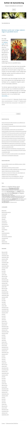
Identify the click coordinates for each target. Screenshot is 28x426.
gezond (3, 193)
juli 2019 (3, 314)
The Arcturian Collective (7, 236)
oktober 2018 (4, 330)
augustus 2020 (5, 297)
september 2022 (5, 285)
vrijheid (5, 201)
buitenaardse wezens (8, 190)
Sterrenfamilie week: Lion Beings (17, 141)
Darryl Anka (4, 191)
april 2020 (4, 304)
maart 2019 (4, 321)
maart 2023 (4, 274)
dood (3, 102)
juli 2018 (3, 335)
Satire (3, 231)
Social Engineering (8, 101)
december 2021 (5, 292)
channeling (21, 190)
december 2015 (5, 388)
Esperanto (4, 217)
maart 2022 (4, 286)
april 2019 (4, 319)
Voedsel (3, 240)
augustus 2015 (5, 395)
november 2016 (5, 369)
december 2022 (5, 279)
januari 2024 (4, 260)
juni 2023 (4, 271)
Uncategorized (5, 238)
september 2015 (5, 394)
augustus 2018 (5, 333)
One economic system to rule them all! (17, 133)
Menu (14, 9)
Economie (4, 215)
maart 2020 (4, 305)
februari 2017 (4, 364)
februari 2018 (4, 343)
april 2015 (4, 402)
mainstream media (8, 196)
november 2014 (5, 411)
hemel (7, 102)
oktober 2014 (4, 413)
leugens (22, 193)
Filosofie (21, 99)
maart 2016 (4, 383)
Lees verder (5, 95)
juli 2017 (3, 356)
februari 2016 (4, 385)
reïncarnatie (14, 102)
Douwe (3, 104)
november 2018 (5, 328)
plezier (3, 198)
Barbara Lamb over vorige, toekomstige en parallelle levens (13, 31)
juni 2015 (4, 399)
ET (14, 191)
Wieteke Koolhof (14, 202)
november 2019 (5, 309)
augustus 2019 (5, 312)
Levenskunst (4, 222)
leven (10, 102)
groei (11, 193)
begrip (18, 186)
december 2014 (5, 409)
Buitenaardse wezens (6, 212)
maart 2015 (4, 404)
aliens (4, 186)
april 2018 (4, 340)
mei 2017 (4, 359)
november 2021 (5, 293)
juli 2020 (3, 298)
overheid (12, 197)
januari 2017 (4, 366)
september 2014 (5, 414)
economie (10, 191)
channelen (16, 190)
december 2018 (5, 326)
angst (7, 186)
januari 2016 (4, 387)
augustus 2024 (5, 259)
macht (11, 194)
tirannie (24, 198)
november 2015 (5, 390)
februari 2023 (4, 276)
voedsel (22, 200)
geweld (22, 191)
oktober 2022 (4, 283)
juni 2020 (4, 300)
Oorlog (8, 197)
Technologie (4, 234)
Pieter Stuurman (5, 226)
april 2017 (4, 361)
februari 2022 (4, 288)
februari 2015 (4, 406)
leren (18, 193)
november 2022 (5, 281)
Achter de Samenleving (14, 3)
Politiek (3, 227)
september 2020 (5, 295)
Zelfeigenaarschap (5, 243)
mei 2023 (4, 272)
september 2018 (5, 331)
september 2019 (5, 311)
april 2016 (4, 381)
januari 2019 (4, 324)
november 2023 (5, 262)
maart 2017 (4, 362)
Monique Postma (5, 141)
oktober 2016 (4, 371)
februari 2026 (4, 252)
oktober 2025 (4, 253)
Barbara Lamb (23, 101)
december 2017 (5, 347)
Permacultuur (19, 197)
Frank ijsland (4, 126)
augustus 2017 (5, 354)
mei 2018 (4, 338)
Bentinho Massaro (5, 188)
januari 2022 (4, 290)
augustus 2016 (5, 375)
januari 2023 (4, 278)
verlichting (18, 200)
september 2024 (5, 257)
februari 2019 (4, 323)
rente (10, 198)
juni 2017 (4, 357)
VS (9, 202)
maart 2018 (4, 342)
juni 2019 (4, 316)
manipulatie (17, 195)
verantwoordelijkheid (8, 200)
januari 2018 (4, 345)
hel (5, 102)
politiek (7, 198)
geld (19, 191)
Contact (3, 423)
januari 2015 (4, 407)
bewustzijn (14, 188)
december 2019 (5, 307)
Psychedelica (4, 229)
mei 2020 (4, 302)
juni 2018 (4, 336)
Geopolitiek (4, 221)
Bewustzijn (16, 99)
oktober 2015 (4, 392)
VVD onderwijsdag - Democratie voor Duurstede (12, 129)
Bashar (14, 186)
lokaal (8, 194)
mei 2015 (4, 400)
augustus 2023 (5, 267)
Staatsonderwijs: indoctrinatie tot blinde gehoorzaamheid (14, 131)
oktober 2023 (4, 264)
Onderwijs (4, 197)
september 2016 (5, 373)
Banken (10, 186)
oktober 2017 (4, 350)
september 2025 (5, 255)
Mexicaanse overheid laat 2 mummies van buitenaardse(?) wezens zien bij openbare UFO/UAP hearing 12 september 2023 (14, 145)
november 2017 (5, 349)
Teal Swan (20, 198)
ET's (16, 191)
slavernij (15, 199)
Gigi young (7, 193)
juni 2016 (4, 378)
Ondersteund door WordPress (12, 423)
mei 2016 (4, 380)
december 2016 (5, 368)
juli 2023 (3, 269)
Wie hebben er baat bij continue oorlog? (10, 167)
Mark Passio (23, 195)
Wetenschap (4, 241)
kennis (14, 193)
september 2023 (5, 266)
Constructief (4, 214)
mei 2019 (4, 317)
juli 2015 (3, 397)
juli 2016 (3, 376)
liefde (6, 194)
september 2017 (5, 352)
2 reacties (4, 35)
